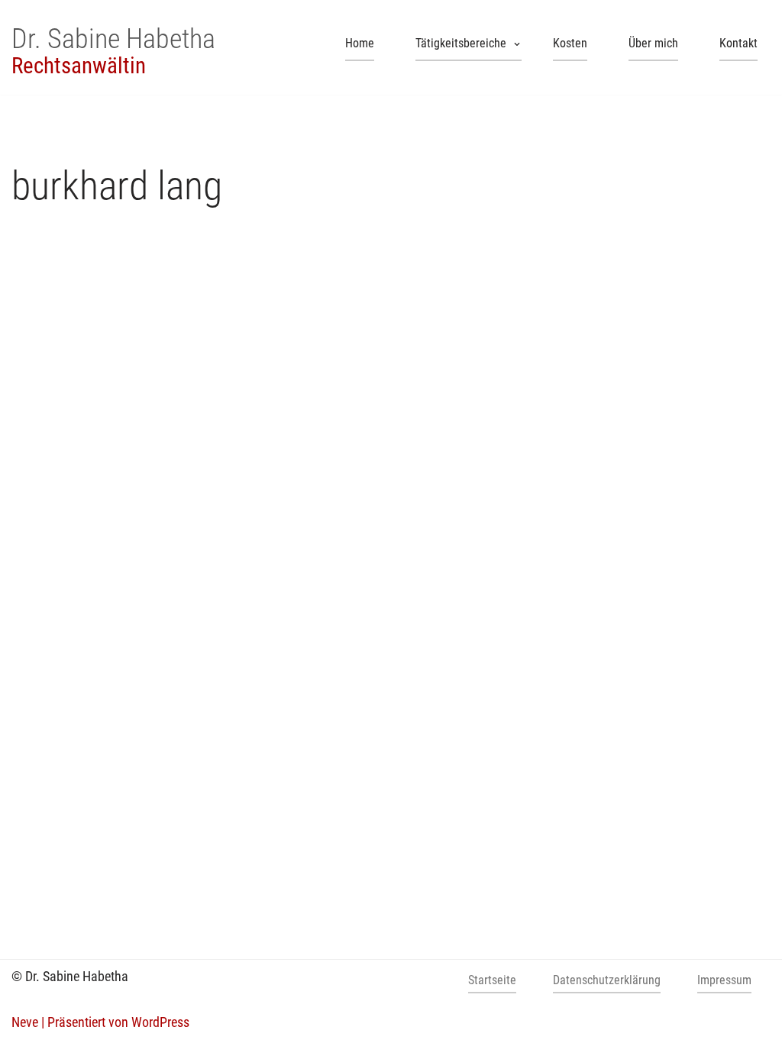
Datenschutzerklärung (607, 980)
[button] (517, 44)
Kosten (570, 43)
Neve (24, 1022)
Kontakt (738, 43)
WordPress (160, 1022)
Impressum (724, 980)
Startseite (492, 980)
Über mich (653, 43)
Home (359, 43)
